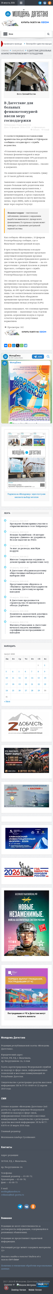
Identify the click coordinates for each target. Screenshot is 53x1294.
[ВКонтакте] (5, 345)
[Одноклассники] (9, 345)
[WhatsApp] (21, 345)
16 (45, 678)
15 (39, 678)
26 (19, 690)
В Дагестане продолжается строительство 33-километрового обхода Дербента (28, 603)
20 (26, 684)
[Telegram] (25, 345)
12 (19, 678)
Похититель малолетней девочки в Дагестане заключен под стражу (28, 615)
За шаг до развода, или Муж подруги (25, 549)
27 (26, 690)
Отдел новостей (23, 125)
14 (32, 678)
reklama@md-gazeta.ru (12, 1194)
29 (39, 690)
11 (13, 678)
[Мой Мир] (13, 345)
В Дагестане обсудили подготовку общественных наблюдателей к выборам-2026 (28, 573)
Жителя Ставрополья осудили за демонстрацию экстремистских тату (29, 560)
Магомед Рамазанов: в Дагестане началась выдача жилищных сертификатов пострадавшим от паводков (28, 629)
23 (45, 684)
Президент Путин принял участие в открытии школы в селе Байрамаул (29, 525)
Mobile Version (35, 1290)
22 (39, 684)
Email (46, 130)
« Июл (7, 701)
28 (32, 690)
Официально (39, 127)
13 (26, 678)
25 (13, 690)
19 (19, 684)
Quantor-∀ (9, 1284)
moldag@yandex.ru (10, 1191)
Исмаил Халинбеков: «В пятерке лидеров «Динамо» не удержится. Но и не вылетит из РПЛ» (28, 537)
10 (7, 678)
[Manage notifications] (6, 1288)
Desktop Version (18, 1290)
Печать (36, 130)
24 (7, 690)
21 (32, 684)
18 (13, 684)
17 (7, 684)
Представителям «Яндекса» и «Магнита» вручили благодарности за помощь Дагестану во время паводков (28, 588)
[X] (17, 345)
